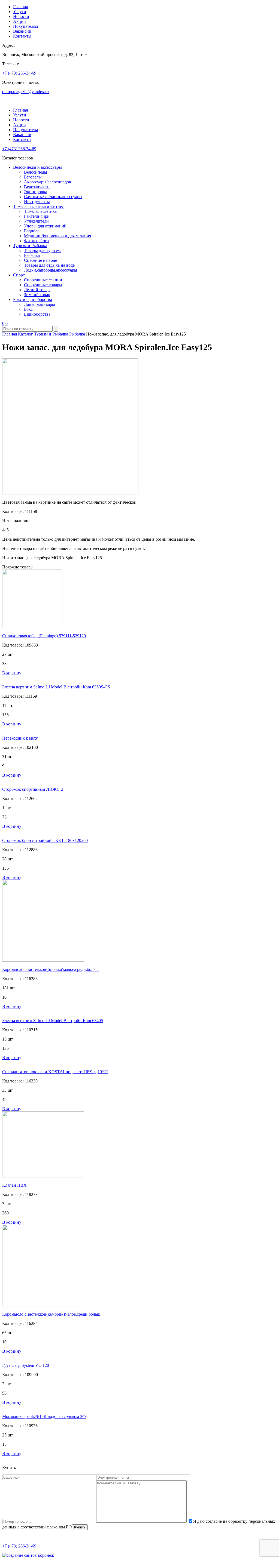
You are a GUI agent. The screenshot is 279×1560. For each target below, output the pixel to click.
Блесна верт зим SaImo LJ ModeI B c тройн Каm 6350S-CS (56, 687)
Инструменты (37, 201)
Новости (21, 16)
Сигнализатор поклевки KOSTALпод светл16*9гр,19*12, (56, 1071)
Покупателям (25, 26)
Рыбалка (32, 255)
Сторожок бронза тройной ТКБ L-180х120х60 (45, 840)
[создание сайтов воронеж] (28, 1555)
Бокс (28, 309)
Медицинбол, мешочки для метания (57, 235)
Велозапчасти (37, 186)
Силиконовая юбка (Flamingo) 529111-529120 (44, 635)
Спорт (19, 275)
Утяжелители (36, 221)
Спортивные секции (43, 280)
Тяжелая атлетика (40, 211)
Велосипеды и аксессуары (37, 167)
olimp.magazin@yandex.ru (25, 91)
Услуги (19, 11)
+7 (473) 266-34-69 (19, 73)
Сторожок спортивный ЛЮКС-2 (32, 789)
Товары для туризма (42, 250)
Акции (19, 21)
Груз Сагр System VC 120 (25, 1365)
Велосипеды (35, 172)
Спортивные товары (43, 284)
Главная (20, 6)
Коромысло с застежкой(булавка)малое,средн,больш (50, 969)
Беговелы (33, 177)
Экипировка (35, 191)
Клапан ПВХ (14, 1185)
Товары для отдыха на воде (49, 265)
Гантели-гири (37, 216)
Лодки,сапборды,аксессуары (50, 270)
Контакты (22, 36)
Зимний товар (37, 294)
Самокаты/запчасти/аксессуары (53, 196)
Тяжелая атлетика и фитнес (38, 206)
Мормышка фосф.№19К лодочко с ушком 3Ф (44, 1416)
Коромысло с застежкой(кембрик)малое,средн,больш (51, 1314)
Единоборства (37, 314)
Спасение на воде (40, 260)
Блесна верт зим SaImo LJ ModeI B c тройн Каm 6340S (52, 1020)
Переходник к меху (20, 738)
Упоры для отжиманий (45, 226)
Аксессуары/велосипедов (47, 182)
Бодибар (32, 231)
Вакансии (22, 31)
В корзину (11, 672)
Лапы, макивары (39, 304)
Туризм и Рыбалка (30, 245)
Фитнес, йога (36, 240)
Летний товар (37, 289)
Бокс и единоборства (32, 299)
